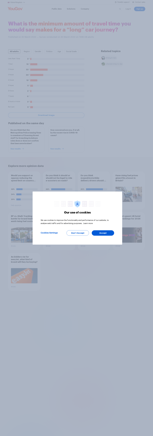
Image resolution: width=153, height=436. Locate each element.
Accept (103, 233)
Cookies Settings (49, 233)
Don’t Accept (77, 233)
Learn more (88, 223)
